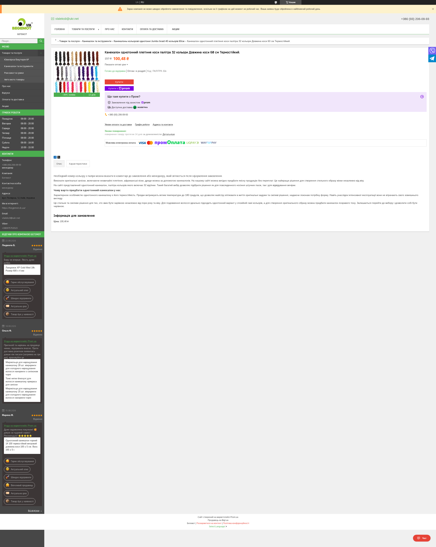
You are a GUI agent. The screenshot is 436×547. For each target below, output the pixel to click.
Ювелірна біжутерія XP (16, 59)
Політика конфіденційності (236, 523)
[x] (58, 158)
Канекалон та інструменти (18, 66)
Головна (59, 29)
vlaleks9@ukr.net (11, 217)
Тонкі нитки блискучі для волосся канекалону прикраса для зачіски (21, 381)
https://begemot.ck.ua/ (14, 207)
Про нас (6, 86)
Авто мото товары (14, 79)
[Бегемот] (22, 24)
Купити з (113, 88)
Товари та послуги (12, 52)
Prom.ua (234, 517)
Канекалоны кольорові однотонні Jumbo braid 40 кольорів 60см (149, 41)
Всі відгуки (33, 510)
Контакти (127, 29)
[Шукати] (40, 40)
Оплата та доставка (13, 99)
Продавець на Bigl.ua (218, 520)
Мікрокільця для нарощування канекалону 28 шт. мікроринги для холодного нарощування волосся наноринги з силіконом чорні (22, 368)
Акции (5, 106)
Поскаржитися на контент (209, 523)
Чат (424, 538)
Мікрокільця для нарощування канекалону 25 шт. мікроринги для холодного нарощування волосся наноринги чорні (21, 393)
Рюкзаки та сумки (14, 72)
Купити (119, 81)
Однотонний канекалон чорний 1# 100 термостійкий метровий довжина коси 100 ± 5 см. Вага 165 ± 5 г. (21, 445)
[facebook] (55, 158)
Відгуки (6, 92)
